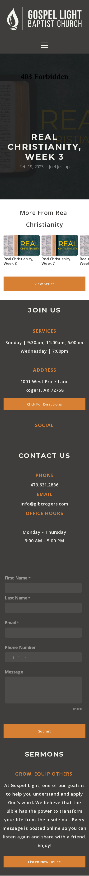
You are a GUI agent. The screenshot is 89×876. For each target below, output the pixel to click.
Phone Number (20, 647)
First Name (16, 578)
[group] (22, 252)
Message (14, 672)
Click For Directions (44, 404)
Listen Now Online (44, 861)
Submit (44, 731)
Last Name (16, 598)
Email (10, 622)
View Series (44, 283)
